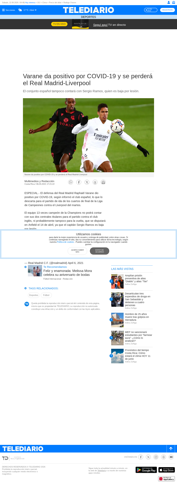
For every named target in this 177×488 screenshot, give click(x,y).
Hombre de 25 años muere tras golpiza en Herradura (137, 317)
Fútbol (46, 295)
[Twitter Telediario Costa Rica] (148, 457)
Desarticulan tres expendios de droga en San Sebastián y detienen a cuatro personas (137, 299)
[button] (70, 182)
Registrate (167, 10)
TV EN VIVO (149, 10)
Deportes (88, 16)
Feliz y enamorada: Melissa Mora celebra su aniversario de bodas (67, 273)
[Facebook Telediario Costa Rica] (140, 457)
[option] (88, 137)
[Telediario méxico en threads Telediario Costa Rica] (163, 457)
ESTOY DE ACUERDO (99, 251)
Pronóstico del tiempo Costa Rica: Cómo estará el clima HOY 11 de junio (137, 354)
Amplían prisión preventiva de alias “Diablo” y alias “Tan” (136, 278)
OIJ (38, 3)
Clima (44, 3)
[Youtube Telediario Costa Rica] (171, 457)
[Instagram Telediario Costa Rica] (155, 457)
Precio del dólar (55, 3)
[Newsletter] (173, 3)
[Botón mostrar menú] (9, 10)
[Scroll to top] (171, 448)
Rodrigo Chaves (69, 3)
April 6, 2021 (75, 262)
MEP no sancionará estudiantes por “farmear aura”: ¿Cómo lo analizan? (138, 336)
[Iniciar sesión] (168, 2)
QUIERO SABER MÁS (77, 251)
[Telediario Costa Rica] (88, 10)
